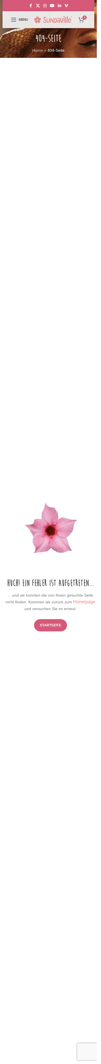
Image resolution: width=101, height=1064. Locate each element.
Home (37, 50)
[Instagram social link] (45, 6)
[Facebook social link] (30, 6)
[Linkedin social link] (59, 6)
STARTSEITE (50, 625)
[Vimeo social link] (66, 6)
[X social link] (38, 6)
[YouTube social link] (52, 6)
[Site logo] (53, 19)
